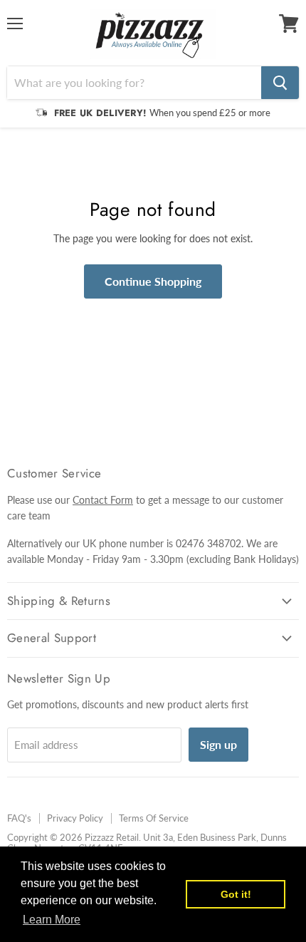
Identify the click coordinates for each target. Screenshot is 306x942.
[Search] (280, 82)
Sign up (218, 744)
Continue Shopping (153, 281)
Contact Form (103, 500)
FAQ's (19, 818)
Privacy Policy (75, 818)
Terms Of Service (154, 818)
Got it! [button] (236, 894)
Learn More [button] (51, 919)
